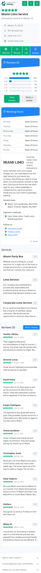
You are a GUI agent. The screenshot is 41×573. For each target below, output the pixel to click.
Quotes (35, 52)
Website (6, 52)
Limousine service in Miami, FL (17, 18)
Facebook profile (15, 228)
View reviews (11, 99)
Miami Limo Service (14, 14)
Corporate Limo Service (17, 302)
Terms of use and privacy (14, 570)
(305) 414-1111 (14, 35)
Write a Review (31, 327)
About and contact (11, 558)
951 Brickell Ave (15, 30)
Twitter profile (14, 231)
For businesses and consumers (17, 564)
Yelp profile (12, 235)
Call (26, 52)
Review (17, 52)
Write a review (29, 99)
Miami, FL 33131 (15, 25)
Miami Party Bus (13, 256)
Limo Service (11, 279)
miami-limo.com (16, 41)
